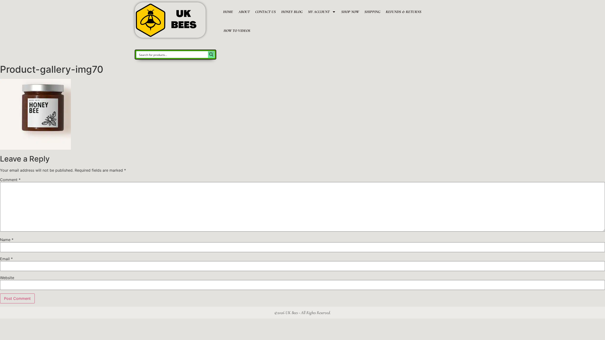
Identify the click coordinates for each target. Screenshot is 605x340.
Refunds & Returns (403, 11)
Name (6, 240)
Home (228, 11)
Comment (10, 180)
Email (6, 259)
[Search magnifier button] (211, 54)
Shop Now (350, 11)
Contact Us (265, 11)
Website (7, 278)
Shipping (372, 11)
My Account (319, 11)
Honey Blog (291, 11)
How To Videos (237, 30)
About (244, 11)
